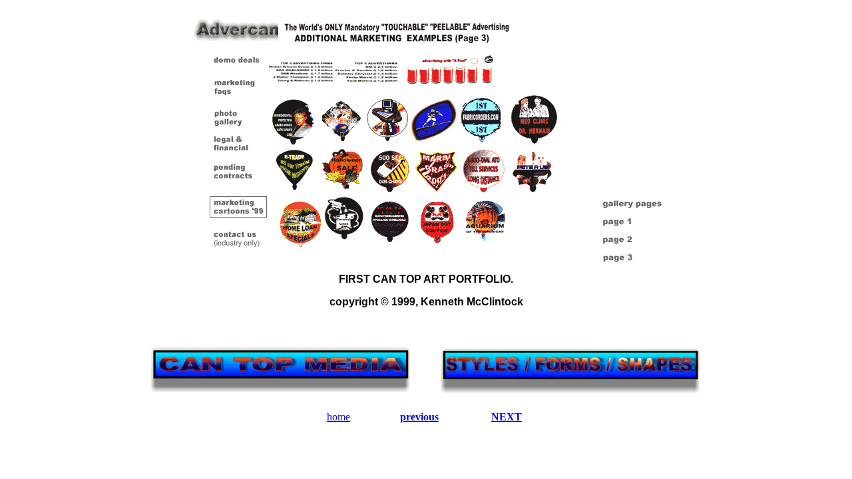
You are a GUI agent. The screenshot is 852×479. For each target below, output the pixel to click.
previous (419, 416)
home (338, 416)
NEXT (506, 416)
